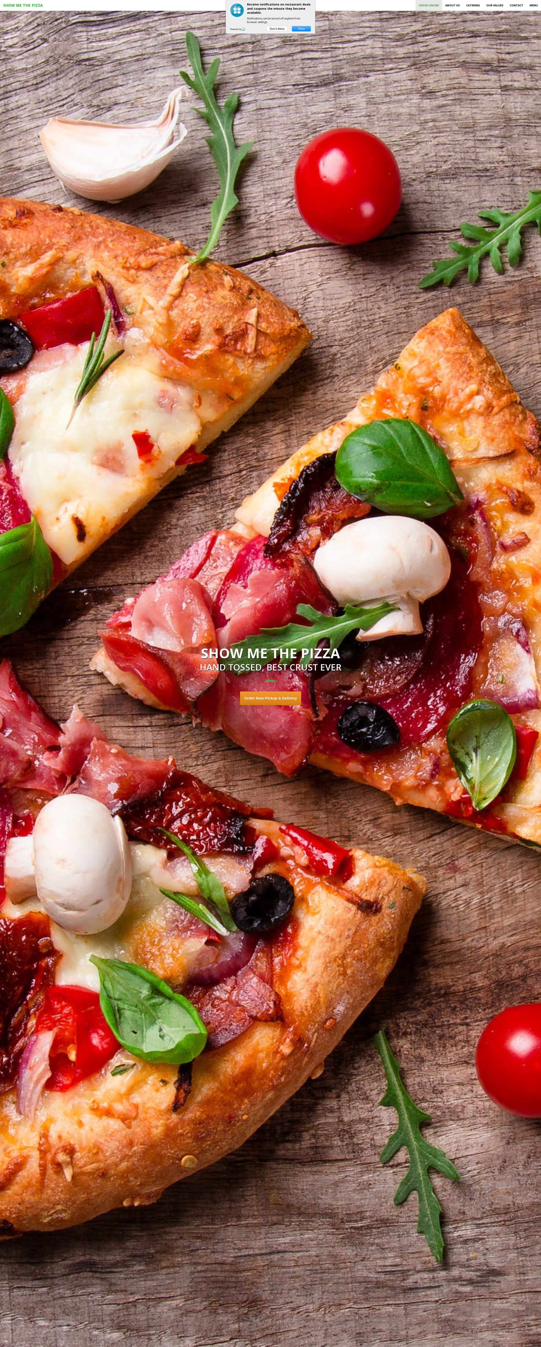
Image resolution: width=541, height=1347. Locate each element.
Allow (301, 28)
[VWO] (246, 29)
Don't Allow (277, 28)
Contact (516, 5)
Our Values (494, 5)
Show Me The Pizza (23, 5)
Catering (473, 5)
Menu (534, 5)
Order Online (429, 5)
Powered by (236, 29)
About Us (452, 5)
